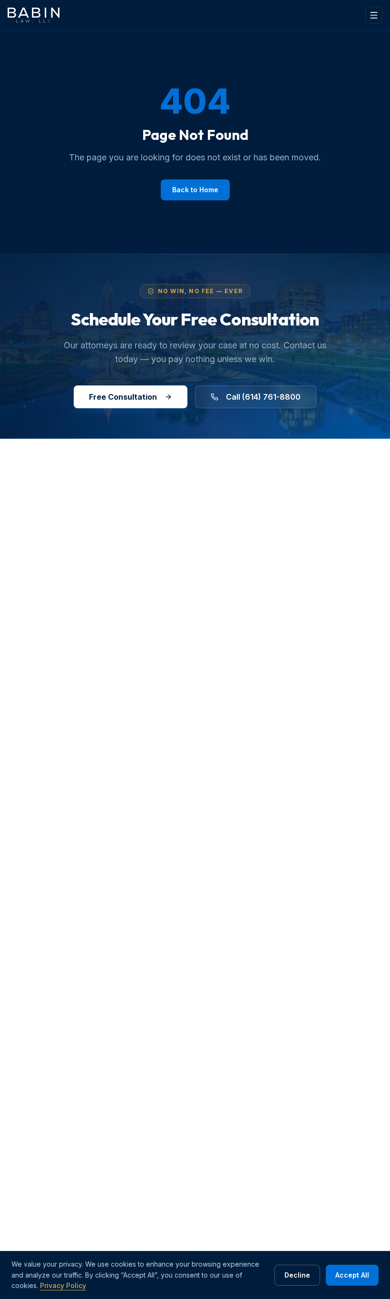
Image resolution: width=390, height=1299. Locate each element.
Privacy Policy (63, 1285)
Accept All (352, 1275)
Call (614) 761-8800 (263, 397)
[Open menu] (373, 15)
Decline (297, 1275)
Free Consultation (123, 397)
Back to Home (195, 190)
